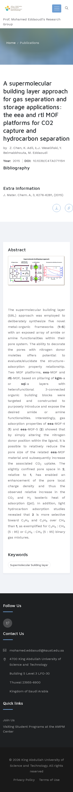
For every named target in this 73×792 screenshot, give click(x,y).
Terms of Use (49, 780)
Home (11, 43)
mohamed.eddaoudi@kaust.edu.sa (37, 650)
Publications (29, 43)
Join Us (9, 720)
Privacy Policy (24, 780)
